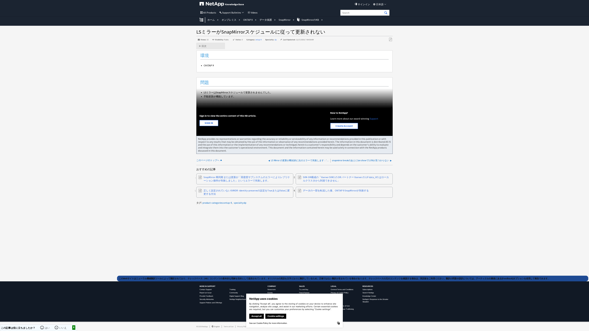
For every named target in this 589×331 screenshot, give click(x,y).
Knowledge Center (369, 296)
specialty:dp (240, 202)
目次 (204, 46)
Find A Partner (304, 293)
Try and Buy (303, 289)
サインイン (364, 4)
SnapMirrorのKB (310, 19)
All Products (209, 12)
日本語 (379, 4)
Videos (254, 12)
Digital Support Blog (236, 296)
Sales (302, 286)
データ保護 (266, 19)
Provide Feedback (206, 296)
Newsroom (272, 289)
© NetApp (202, 326)
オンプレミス (229, 19)
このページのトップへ (207, 160)
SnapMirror (285, 19)
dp (276, 39)
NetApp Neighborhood (237, 299)
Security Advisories (207, 299)
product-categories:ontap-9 (217, 202)
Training (232, 289)
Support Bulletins (231, 12)
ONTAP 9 (248, 19)
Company (272, 286)
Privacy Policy (242, 326)
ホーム (211, 19)
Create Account (344, 125)
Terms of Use (228, 326)
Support (374, 118)
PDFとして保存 (390, 39)
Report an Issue (206, 293)
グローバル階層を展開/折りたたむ (203, 20)
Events (270, 293)
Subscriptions (367, 289)
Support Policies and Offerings (211, 303)
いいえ (63, 327)
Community (233, 293)
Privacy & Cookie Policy (339, 293)
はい (47, 327)
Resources (367, 286)
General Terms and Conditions (342, 289)
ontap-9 (258, 39)
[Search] (386, 13)
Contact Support (206, 289)
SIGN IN (209, 122)
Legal (334, 286)
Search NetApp (368, 293)
